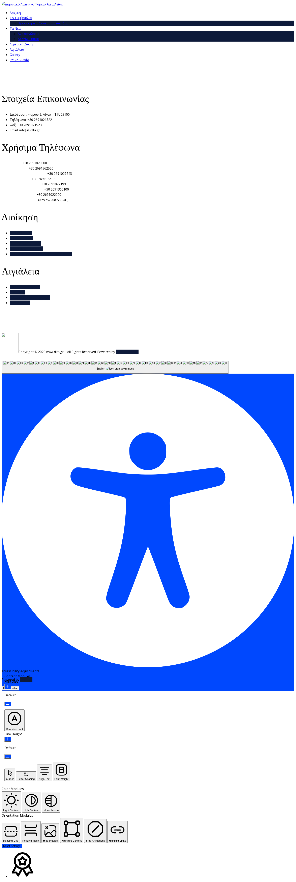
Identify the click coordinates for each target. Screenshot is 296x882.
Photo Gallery (20, 303)
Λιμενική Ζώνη (21, 44)
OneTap (26, 679)
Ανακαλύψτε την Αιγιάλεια (30, 297)
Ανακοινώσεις (28, 33)
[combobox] (115, 367)
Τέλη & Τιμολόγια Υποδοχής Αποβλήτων (41, 254)
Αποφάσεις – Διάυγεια (26, 248)
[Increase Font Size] (7, 686)
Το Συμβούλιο (21, 18)
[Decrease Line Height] (7, 756)
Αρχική (15, 12)
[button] (14, 720)
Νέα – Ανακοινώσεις (25, 243)
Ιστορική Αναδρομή (25, 287)
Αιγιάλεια (17, 49)
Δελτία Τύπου (28, 39)
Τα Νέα (15, 28)
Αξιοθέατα (17, 292)
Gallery (15, 54)
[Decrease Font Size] (7, 704)
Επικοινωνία (19, 60)
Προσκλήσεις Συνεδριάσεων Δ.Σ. (43, 23)
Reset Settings (12, 845)
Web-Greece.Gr (127, 352)
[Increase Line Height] (7, 739)
